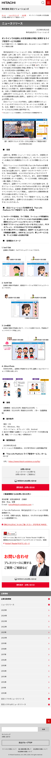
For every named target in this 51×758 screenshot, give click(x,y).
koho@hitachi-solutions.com (20, 505)
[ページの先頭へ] (48, 721)
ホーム (4, 15)
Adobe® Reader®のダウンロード (17, 543)
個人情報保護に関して (24, 749)
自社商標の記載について (40, 749)
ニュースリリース (14, 15)
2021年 (24, 15)
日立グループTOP (25, 743)
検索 (43, 729)
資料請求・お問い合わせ (25, 487)
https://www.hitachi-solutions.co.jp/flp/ (24, 461)
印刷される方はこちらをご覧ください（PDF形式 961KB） (25, 525)
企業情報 (4, 594)
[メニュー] (48, 2)
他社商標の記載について (25, 751)
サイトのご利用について (9, 749)
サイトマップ (6, 734)
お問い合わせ (6, 737)
